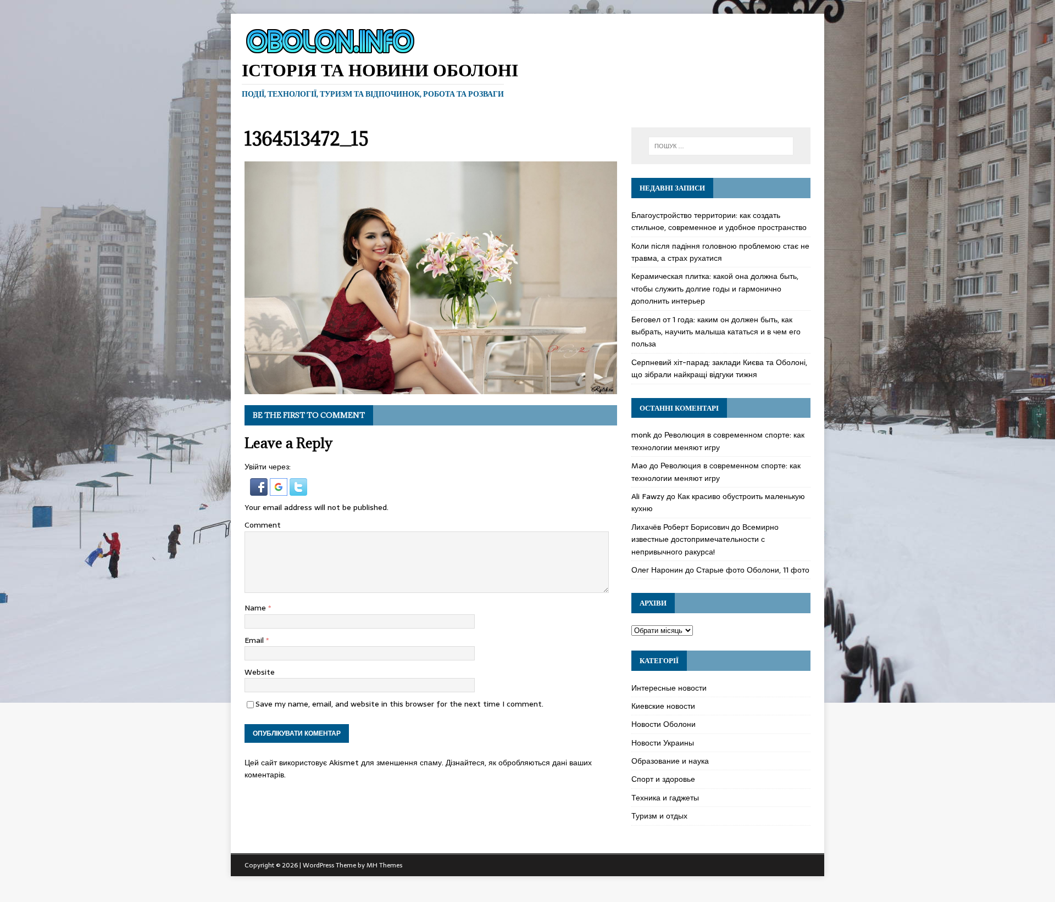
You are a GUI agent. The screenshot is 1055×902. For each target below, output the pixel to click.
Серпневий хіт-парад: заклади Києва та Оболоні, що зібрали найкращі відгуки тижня (719, 368)
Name (256, 608)
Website (260, 672)
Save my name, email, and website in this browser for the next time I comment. (399, 704)
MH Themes (384, 865)
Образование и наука (670, 761)
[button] (260, 490)
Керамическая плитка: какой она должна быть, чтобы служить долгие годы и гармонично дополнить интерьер (714, 288)
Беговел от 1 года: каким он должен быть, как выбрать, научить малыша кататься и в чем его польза (716, 331)
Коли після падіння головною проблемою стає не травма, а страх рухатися (720, 252)
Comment (263, 525)
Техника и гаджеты (665, 798)
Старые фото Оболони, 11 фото (752, 570)
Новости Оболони (663, 724)
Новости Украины (662, 743)
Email (255, 640)
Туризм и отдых (659, 816)
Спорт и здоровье (663, 779)
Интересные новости (669, 688)
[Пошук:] (721, 146)
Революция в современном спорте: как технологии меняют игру (717, 441)
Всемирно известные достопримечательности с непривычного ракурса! (705, 539)
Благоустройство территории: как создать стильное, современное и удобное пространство (719, 221)
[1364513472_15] (431, 388)
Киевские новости (663, 706)
